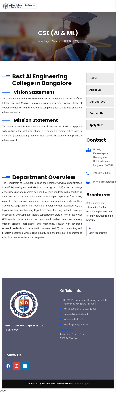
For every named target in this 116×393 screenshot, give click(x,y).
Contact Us (96, 113)
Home (93, 78)
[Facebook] (8, 366)
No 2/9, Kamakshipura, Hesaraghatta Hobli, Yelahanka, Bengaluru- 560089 (103, 157)
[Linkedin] (25, 366)
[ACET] (19, 6)
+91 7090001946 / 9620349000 (80, 308)
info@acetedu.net (73, 319)
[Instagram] (16, 366)
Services (56, 41)
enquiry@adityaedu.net (76, 324)
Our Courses (97, 101)
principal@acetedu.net (76, 314)
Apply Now (96, 125)
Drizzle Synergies (79, 383)
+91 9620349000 (102, 173)
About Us (95, 89)
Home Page (43, 41)
